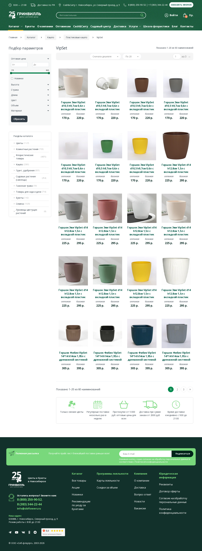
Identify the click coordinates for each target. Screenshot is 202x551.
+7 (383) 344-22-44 (157, 4)
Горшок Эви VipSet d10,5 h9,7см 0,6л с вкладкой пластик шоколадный (142, 106)
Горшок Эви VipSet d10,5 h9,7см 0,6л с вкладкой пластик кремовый (73, 106)
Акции (76, 487)
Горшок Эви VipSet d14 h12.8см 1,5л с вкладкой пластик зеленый (107, 293)
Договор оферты (169, 491)
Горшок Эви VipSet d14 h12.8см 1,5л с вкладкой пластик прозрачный (141, 231)
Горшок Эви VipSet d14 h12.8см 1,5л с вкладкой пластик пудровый (107, 231)
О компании (141, 480)
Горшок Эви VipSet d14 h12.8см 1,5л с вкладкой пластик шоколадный (176, 168)
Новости (139, 501)
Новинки (77, 494)
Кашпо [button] (22, 164)
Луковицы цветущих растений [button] (31, 211)
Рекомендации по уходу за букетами (81, 505)
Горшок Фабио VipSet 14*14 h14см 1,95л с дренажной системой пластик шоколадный (73, 356)
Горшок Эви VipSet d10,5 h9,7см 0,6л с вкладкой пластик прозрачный (73, 168)
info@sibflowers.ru (29, 508)
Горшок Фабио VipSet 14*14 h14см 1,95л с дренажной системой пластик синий (142, 356)
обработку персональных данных (171, 459)
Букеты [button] (22, 197)
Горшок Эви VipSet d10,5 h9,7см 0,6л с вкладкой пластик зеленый (107, 168)
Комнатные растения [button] (30, 149)
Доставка (140, 487)
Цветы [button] (22, 143)
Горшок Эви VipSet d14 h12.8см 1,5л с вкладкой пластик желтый (141, 293)
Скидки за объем (107, 487)
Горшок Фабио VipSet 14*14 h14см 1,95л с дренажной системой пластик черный (107, 356)
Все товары (79, 480)
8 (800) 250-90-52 (137, 4)
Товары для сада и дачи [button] (31, 191)
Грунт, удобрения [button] (28, 170)
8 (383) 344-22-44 (29, 504)
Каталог (31, 37)
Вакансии (140, 508)
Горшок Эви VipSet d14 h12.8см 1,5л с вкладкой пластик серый (73, 231)
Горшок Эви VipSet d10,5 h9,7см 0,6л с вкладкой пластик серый (176, 106)
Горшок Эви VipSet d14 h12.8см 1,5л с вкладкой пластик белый (176, 293)
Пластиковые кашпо (76, 37)
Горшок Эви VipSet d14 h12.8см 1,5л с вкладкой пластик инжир (73, 293)
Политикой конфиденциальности (151, 461)
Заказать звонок (181, 4)
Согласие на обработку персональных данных (173, 500)
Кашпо (50, 37)
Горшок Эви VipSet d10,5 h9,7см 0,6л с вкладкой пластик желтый (142, 168)
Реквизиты (166, 484)
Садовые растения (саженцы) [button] (31, 178)
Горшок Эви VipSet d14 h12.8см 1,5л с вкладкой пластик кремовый (176, 231)
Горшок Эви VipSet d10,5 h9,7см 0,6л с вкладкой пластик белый (107, 106)
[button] (105, 56)
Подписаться (182, 453)
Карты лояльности (108, 480)
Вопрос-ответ (142, 494)
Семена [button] (23, 203)
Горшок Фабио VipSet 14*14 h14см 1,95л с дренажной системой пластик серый (176, 356)
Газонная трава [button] (26, 185)
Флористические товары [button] (31, 157)
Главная (13, 37)
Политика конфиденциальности (172, 511)
